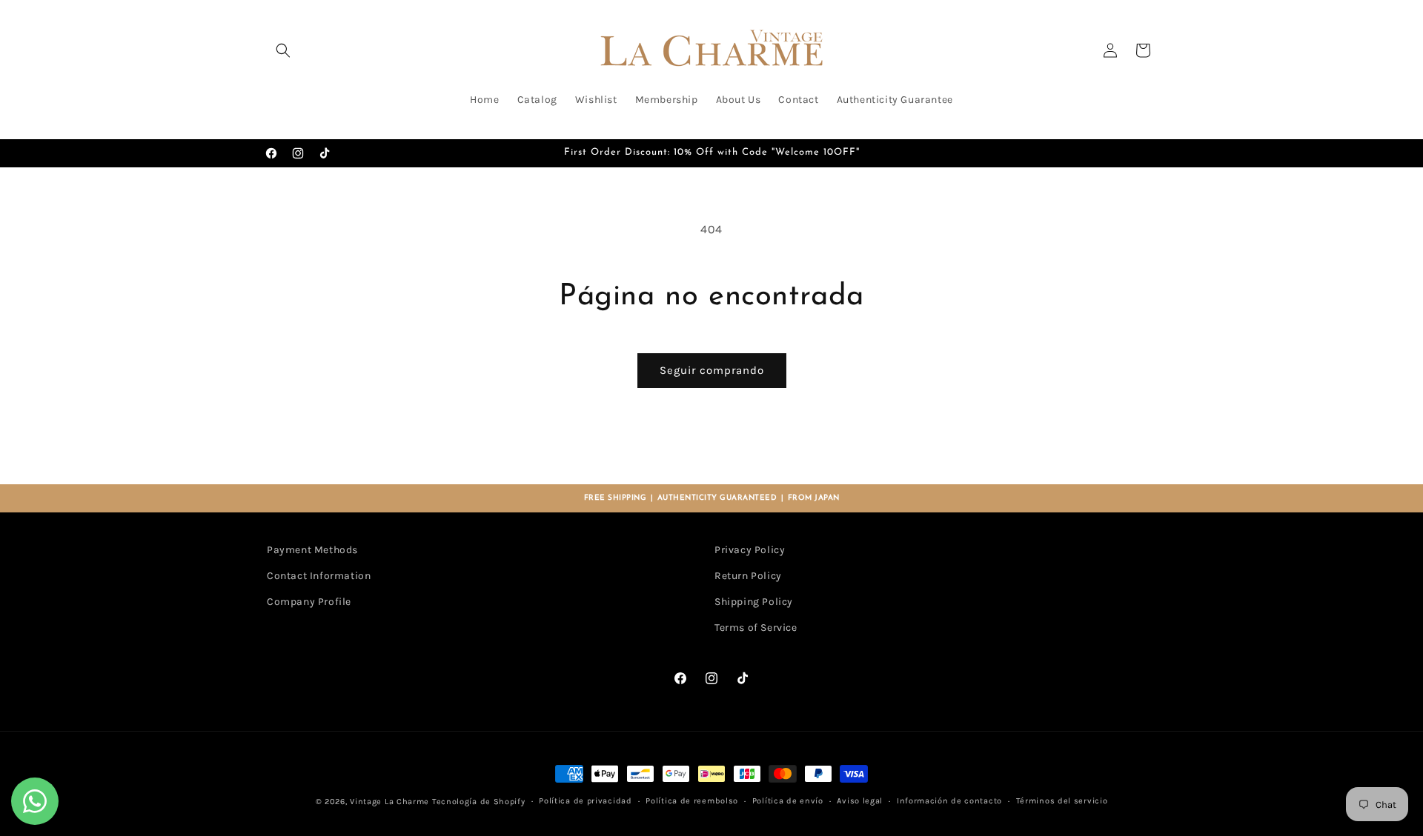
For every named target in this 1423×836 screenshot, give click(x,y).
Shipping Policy (753, 601)
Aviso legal (860, 801)
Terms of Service (755, 627)
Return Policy (748, 575)
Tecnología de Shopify (478, 801)
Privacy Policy (749, 550)
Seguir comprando (712, 370)
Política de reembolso (692, 801)
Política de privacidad (585, 801)
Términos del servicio (1062, 801)
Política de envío (787, 801)
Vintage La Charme (389, 801)
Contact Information (319, 575)
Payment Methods (312, 550)
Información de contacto (949, 801)
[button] (283, 50)
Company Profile (309, 601)
